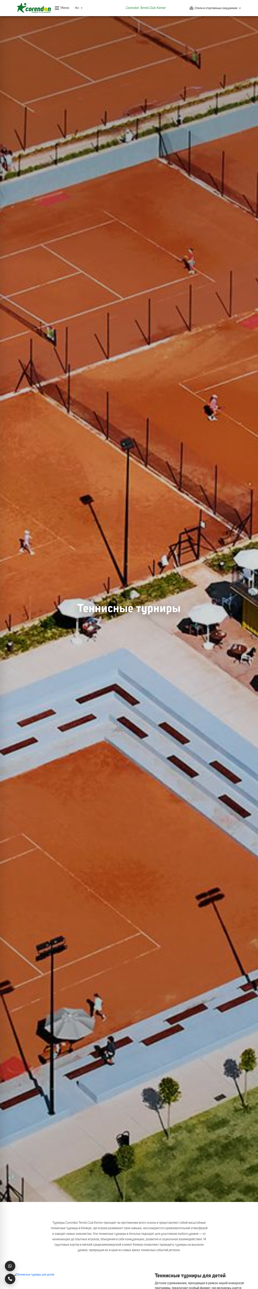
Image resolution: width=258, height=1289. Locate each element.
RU (77, 8)
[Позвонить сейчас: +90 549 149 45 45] (10, 1279)
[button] (62, 8)
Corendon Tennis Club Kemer (145, 8)
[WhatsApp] (10, 1266)
